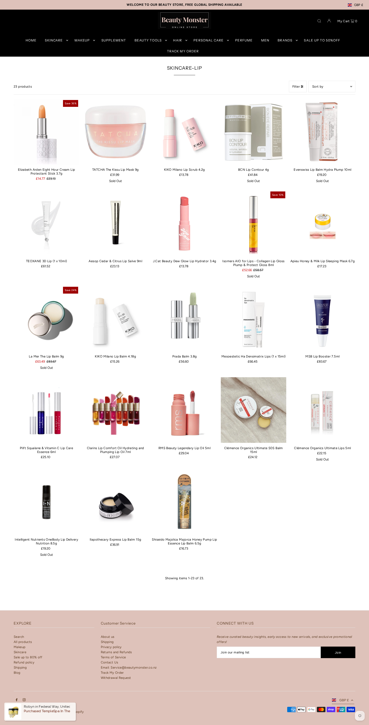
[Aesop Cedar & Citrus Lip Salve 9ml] (115, 223)
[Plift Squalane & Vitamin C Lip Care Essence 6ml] (46, 410)
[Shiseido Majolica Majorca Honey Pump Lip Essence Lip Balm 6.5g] (184, 501)
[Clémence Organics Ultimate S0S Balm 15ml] (253, 410)
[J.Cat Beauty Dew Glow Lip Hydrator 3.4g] (184, 223)
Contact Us (109, 662)
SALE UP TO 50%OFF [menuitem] (322, 40)
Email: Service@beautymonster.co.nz (129, 667)
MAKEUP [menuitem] (82, 40)
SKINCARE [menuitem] (54, 40)
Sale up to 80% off (28, 657)
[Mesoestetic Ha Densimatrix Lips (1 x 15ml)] (253, 318)
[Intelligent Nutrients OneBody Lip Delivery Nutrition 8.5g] (46, 501)
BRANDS (285, 40)
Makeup (19, 647)
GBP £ (358, 5)
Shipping (20, 667)
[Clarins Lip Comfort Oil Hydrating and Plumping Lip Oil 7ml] (115, 410)
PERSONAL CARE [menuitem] (208, 40)
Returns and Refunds (116, 652)
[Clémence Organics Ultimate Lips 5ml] (322, 410)
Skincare (20, 652)
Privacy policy (111, 647)
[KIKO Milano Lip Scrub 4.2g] (184, 132)
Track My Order (112, 673)
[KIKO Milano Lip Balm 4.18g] (115, 318)
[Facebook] (17, 700)
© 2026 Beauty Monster (32, 712)
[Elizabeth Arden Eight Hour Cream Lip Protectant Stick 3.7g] (46, 132)
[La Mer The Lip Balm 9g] (46, 318)
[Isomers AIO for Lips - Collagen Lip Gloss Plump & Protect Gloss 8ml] (253, 223)
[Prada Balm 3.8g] (184, 318)
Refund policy (24, 662)
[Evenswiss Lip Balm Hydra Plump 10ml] (322, 132)
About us (107, 637)
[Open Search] (319, 20)
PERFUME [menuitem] (244, 40)
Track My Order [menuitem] (183, 51)
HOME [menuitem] (31, 40)
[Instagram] (24, 700)
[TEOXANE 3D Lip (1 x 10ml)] (46, 223)
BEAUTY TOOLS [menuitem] (148, 40)
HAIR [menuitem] (177, 40)
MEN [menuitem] (265, 40)
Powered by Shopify (68, 712)
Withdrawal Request (116, 678)
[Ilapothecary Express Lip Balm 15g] (115, 501)
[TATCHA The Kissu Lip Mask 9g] (115, 132)
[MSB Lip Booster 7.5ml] (322, 318)
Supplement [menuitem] (113, 40)
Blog (17, 673)
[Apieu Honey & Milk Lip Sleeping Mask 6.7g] (322, 223)
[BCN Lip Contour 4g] (253, 132)
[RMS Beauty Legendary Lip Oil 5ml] (184, 410)
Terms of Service (113, 657)
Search (19, 637)
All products (23, 642)
